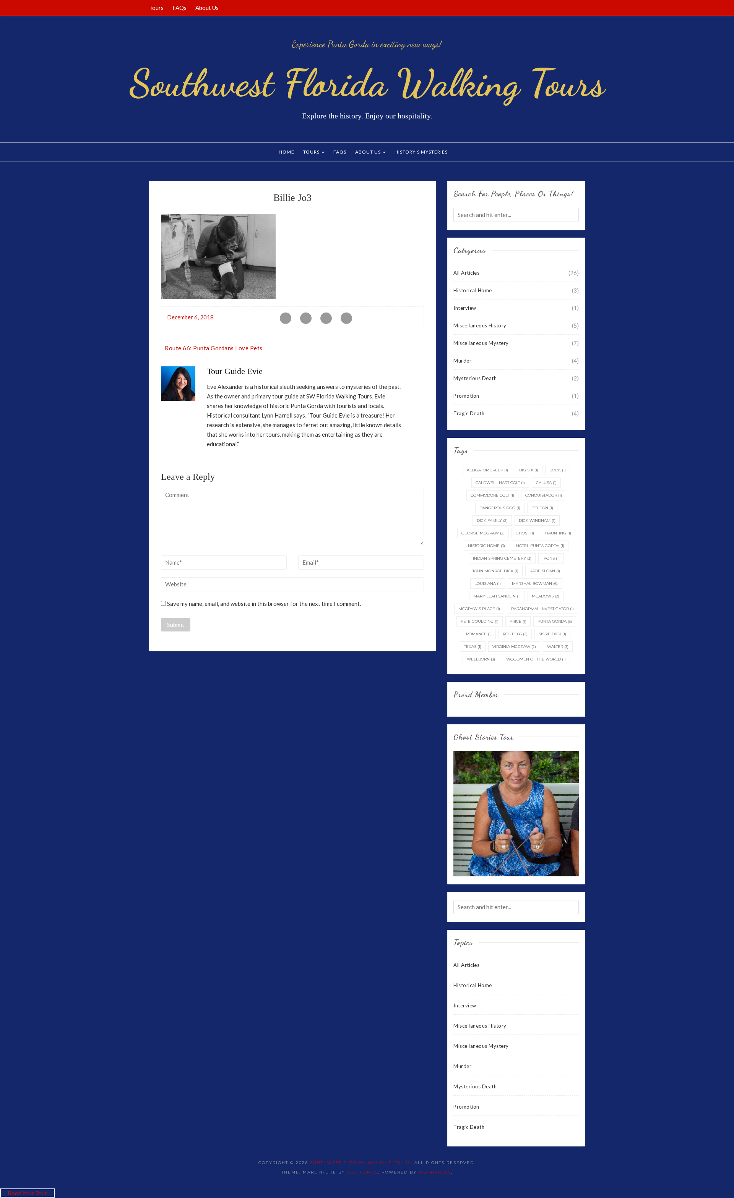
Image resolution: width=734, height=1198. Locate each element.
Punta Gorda (555, 621)
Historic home (486, 545)
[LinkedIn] (563, 7)
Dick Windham (537, 520)
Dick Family (492, 520)
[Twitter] (554, 7)
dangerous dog (499, 507)
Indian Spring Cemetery (502, 558)
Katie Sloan (544, 570)
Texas (472, 646)
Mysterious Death (475, 378)
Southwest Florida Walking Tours (367, 83)
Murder (462, 361)
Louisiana (487, 583)
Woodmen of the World (536, 659)
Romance (479, 633)
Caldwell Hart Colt (500, 482)
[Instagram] (582, 7)
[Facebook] (544, 7)
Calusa (546, 482)
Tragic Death (468, 413)
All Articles (466, 273)
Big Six (528, 470)
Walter (557, 646)
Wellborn (481, 659)
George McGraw (483, 533)
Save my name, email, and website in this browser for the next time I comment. (264, 603)
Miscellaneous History (480, 325)
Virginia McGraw (514, 646)
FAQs (179, 7)
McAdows (545, 596)
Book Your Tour (27, 1193)
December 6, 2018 (190, 317)
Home (286, 152)
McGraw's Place (479, 608)
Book (557, 470)
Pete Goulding (480, 621)
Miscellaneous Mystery (481, 343)
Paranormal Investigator (542, 608)
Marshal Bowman (535, 583)
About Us (207, 7)
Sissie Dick (552, 633)
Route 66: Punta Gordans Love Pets (214, 348)
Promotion (466, 396)
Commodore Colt (492, 495)
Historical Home (472, 290)
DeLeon (542, 507)
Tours (156, 7)
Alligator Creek (487, 470)
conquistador (543, 495)
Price (518, 621)
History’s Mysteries (421, 152)
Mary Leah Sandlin (497, 596)
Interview (464, 308)
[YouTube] (573, 7)
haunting (558, 533)
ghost (525, 533)
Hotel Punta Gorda (540, 545)
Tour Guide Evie (235, 371)
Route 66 (515, 633)
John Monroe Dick (495, 570)
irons (551, 558)
